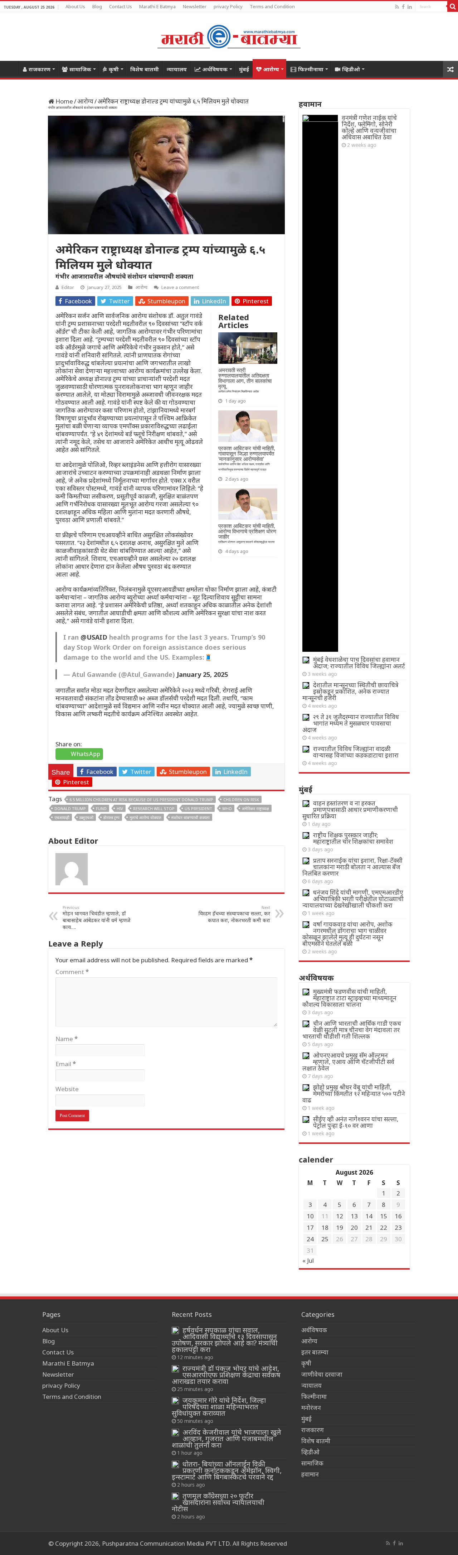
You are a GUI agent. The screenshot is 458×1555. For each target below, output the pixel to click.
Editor (68, 287)
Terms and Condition (272, 6)
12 (339, 1216)
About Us (75, 6)
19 (339, 1227)
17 (310, 1227)
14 (368, 1216)
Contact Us (120, 6)
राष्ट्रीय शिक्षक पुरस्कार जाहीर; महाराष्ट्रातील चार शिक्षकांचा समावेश (353, 838)
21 (368, 1227)
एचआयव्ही (61, 817)
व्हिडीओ (351, 69)
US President (198, 808)
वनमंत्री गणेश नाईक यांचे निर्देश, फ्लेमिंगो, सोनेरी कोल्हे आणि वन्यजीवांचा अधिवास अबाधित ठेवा (369, 127)
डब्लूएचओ (86, 817)
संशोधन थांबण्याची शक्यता (190, 817)
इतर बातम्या (314, 1352)
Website (67, 1089)
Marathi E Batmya (157, 6)
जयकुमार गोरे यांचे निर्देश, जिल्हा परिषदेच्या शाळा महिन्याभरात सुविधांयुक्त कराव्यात (219, 1406)
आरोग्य (271, 69)
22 (383, 1227)
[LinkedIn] (410, 7)
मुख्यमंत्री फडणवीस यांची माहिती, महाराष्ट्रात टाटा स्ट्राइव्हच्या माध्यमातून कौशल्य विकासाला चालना (349, 997)
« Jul (308, 1260)
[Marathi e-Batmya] (229, 35)
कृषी (114, 69)
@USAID (94, 637)
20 (354, 1227)
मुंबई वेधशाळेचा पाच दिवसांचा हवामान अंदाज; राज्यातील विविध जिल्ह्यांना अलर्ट (359, 662)
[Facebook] (403, 7)
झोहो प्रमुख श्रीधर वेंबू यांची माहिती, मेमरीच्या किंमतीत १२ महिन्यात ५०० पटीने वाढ (353, 1093)
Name (66, 1039)
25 (324, 1239)
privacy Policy (228, 6)
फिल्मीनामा (310, 69)
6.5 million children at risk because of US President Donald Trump (141, 799)
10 (310, 1216)
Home (9, 68)
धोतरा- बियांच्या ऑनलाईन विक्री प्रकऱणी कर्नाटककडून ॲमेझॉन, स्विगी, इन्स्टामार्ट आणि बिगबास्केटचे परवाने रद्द (227, 1470)
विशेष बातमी (144, 69)
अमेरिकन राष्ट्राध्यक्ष (255, 808)
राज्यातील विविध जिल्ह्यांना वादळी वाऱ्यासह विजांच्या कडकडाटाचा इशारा (356, 752)
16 (398, 1216)
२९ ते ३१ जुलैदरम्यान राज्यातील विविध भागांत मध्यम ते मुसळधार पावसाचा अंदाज (350, 723)
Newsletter (194, 6)
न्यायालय (177, 69)
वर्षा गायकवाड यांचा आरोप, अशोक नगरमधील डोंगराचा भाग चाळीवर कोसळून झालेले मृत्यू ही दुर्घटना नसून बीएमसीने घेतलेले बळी (347, 934)
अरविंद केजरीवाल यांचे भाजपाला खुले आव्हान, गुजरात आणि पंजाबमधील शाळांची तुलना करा (226, 1438)
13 (354, 1216)
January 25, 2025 (202, 674)
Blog (97, 6)
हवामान (310, 1474)
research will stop (154, 808)
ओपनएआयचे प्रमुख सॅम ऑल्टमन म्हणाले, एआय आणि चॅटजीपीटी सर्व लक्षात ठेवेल (348, 1061)
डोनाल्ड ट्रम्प (111, 817)
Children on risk (241, 799)
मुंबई (244, 69)
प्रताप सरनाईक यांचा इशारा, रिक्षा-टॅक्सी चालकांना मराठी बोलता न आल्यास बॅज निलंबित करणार (352, 866)
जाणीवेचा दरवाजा (321, 1374)
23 (398, 1227)
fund (101, 808)
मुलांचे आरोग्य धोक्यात (145, 817)
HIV (120, 808)
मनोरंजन (311, 1408)
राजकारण (39, 69)
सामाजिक (80, 69)
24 (310, 1239)
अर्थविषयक (215, 69)
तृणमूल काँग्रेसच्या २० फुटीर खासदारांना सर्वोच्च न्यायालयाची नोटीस (218, 1502)
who (227, 808)
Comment (72, 972)
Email (65, 1064)
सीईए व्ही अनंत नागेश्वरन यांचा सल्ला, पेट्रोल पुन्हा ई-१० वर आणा (356, 1122)
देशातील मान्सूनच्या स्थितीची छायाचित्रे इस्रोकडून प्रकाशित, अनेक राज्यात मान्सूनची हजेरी (350, 691)
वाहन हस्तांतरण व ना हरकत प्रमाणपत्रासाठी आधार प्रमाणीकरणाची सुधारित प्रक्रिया (350, 809)
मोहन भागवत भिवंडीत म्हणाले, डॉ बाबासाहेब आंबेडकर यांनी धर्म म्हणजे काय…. (97, 917)
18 (324, 1227)
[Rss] (397, 7)
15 (383, 1216)
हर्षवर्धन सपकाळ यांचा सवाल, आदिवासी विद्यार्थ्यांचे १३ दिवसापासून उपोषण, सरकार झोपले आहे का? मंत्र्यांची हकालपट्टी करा (225, 1339)
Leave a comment (180, 287)
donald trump (70, 808)
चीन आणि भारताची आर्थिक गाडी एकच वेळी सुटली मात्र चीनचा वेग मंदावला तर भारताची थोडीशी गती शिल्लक (351, 1029)
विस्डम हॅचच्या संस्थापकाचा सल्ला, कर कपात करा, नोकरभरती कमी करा (234, 914)
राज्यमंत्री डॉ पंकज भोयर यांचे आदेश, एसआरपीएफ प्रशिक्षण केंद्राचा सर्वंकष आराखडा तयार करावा (226, 1374)
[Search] (452, 6)
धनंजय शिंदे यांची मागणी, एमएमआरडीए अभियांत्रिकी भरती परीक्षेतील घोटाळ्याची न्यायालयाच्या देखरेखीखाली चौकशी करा (353, 898)
